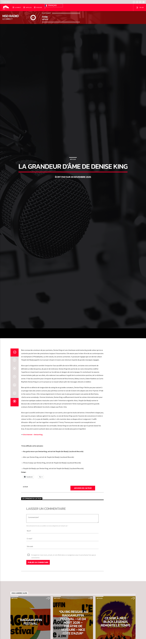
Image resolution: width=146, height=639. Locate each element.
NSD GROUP (7, 2)
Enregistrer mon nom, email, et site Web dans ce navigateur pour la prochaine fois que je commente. (63, 590)
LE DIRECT (18, 7)
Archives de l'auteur (82, 523)
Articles (73, 175)
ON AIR (141, 7)
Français (52, 5)
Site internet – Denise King (32, 470)
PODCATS (39, 7)
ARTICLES (29, 7)
